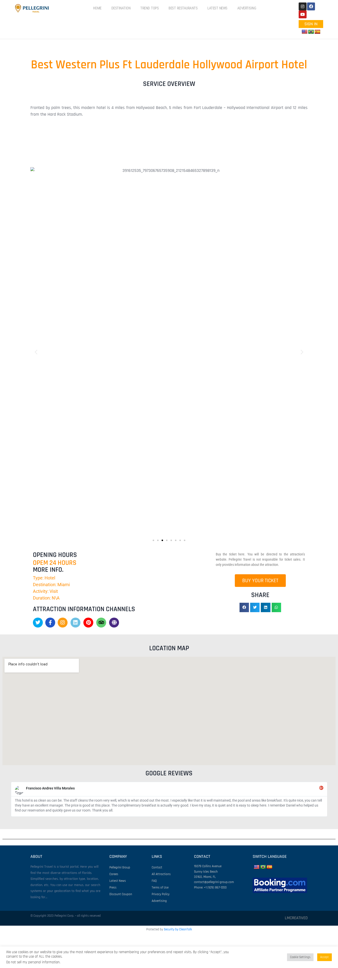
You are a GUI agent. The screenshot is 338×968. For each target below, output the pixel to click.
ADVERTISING (246, 8)
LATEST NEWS (217, 8)
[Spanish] (317, 31)
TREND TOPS (149, 8)
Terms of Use (160, 888)
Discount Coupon (120, 894)
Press (113, 888)
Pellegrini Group (119, 867)
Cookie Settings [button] (300, 957)
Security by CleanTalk (178, 929)
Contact (157, 867)
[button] (169, 152)
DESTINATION (121, 8)
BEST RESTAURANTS (183, 8)
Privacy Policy (160, 894)
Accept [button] (324, 957)
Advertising (159, 901)
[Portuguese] (311, 31)
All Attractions (161, 874)
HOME (97, 8)
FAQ (154, 881)
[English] (305, 31)
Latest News (117, 881)
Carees (113, 874)
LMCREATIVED (296, 918)
